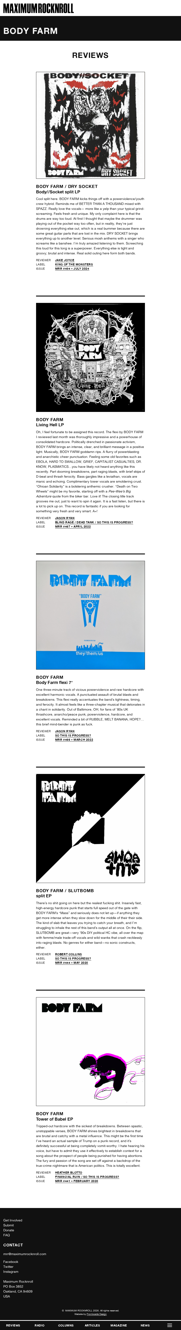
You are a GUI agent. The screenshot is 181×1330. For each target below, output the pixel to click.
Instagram (10, 1271)
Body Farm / (52, 186)
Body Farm (49, 419)
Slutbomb (81, 890)
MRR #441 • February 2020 (76, 1181)
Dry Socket (83, 186)
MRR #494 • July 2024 (72, 268)
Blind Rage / (66, 522)
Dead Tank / (87, 522)
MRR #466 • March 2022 (74, 739)
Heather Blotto (68, 1172)
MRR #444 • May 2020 (71, 962)
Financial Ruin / (69, 1177)
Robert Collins (68, 954)
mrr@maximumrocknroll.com (24, 1254)
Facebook (10, 1262)
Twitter (8, 1267)
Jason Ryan (65, 518)
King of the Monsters (74, 264)
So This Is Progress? (115, 522)
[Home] (38, 12)
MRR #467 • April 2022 (73, 526)
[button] (169, 1325)
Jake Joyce (64, 260)
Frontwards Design (97, 1314)
